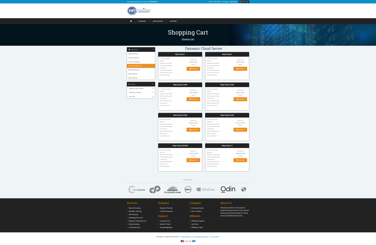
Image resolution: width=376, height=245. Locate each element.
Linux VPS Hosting (134, 62)
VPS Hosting (133, 214)
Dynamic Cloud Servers (137, 221)
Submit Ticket (165, 224)
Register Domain (166, 208)
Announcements (197, 208)
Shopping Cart (188, 39)
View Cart (131, 96)
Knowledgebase (166, 227)
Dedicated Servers (134, 70)
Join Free (194, 224)
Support (173, 21)
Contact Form (165, 221)
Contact (226, 1)
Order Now (194, 69)
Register (234, 1)
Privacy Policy (215, 236)
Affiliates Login (197, 227)
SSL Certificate (132, 78)
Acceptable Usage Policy (201, 236)
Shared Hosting (133, 54)
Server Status (196, 211)
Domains (142, 21)
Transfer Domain (166, 211)
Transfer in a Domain (134, 92)
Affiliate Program (198, 221)
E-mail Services (134, 227)
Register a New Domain (135, 88)
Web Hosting (158, 21)
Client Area (244, 1)
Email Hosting (134, 224)
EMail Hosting (132, 74)
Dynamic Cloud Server (135, 66)
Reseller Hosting (133, 58)
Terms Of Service (186, 236)
